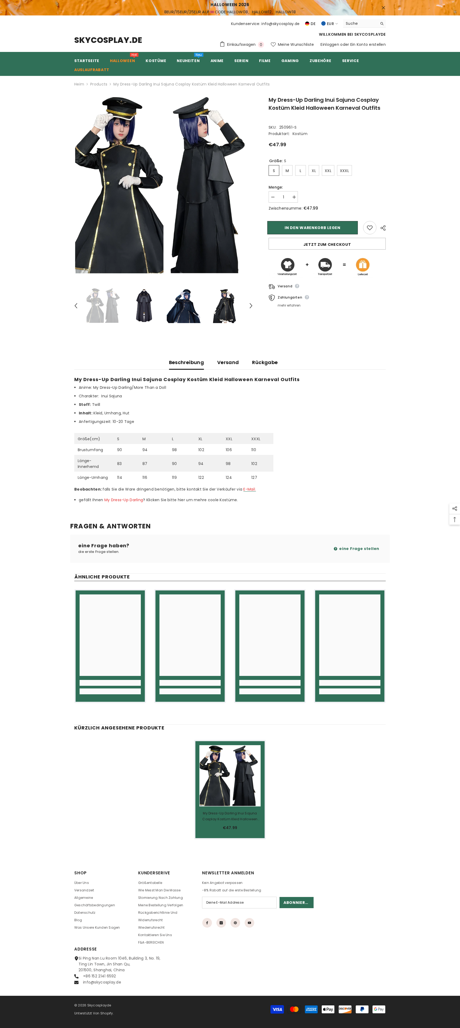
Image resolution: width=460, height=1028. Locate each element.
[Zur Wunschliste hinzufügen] (369, 227)
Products (98, 84)
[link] (110, 683)
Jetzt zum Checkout (327, 244)
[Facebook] (207, 923)
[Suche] (364, 23)
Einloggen (330, 44)
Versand (228, 362)
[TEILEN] (381, 228)
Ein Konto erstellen (368, 44)
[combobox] (360, 23)
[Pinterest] (235, 923)
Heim (79, 84)
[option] (163, 185)
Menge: (276, 187)
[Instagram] (221, 923)
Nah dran (383, 8)
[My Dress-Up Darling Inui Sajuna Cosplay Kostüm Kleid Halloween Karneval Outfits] (230, 775)
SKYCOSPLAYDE (370, 34)
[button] (76, 306)
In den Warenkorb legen (314, 227)
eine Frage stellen (358, 548)
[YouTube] (249, 923)
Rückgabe (265, 362)
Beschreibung (186, 362)
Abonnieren (297, 902)
